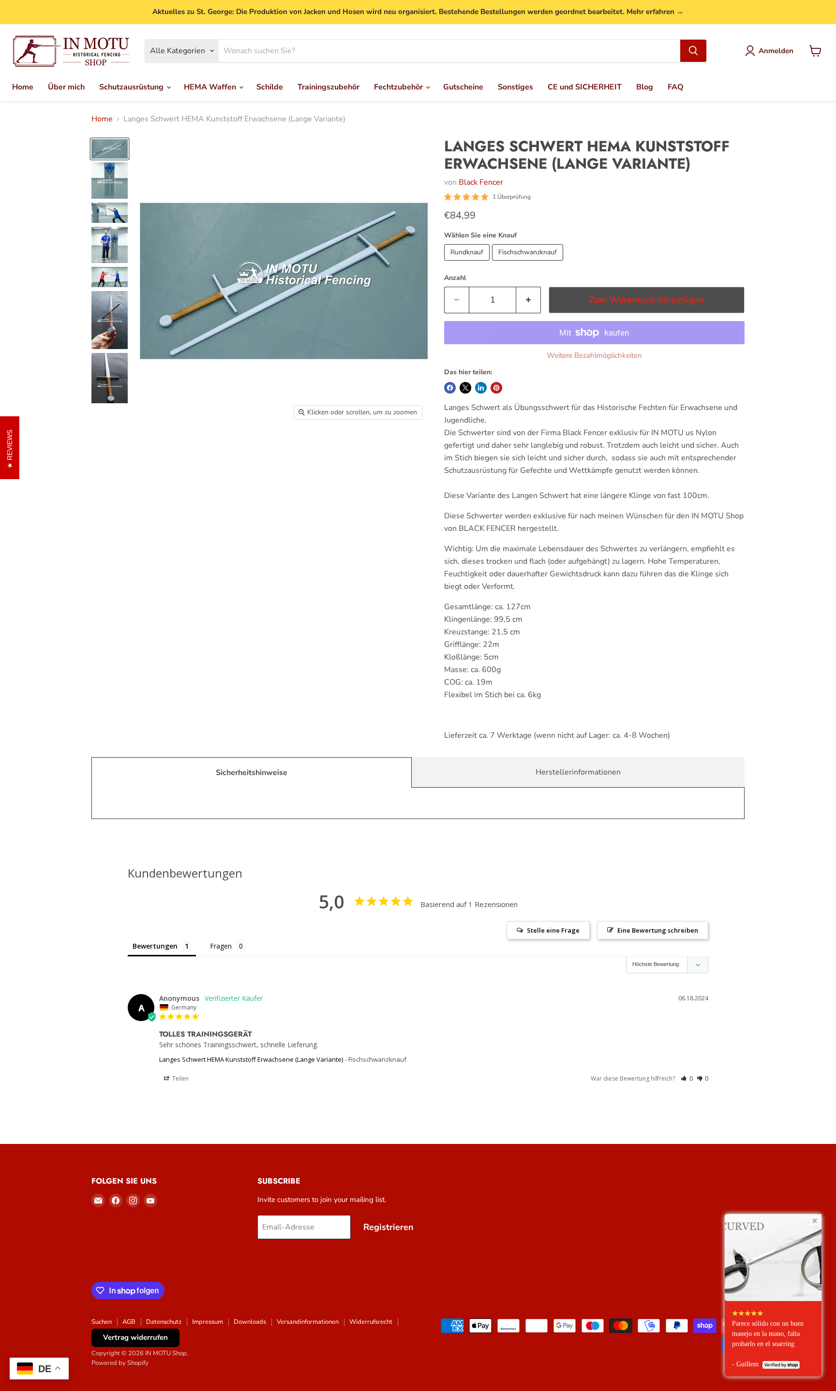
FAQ (676, 87)
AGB (128, 1322)
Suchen (101, 1322)
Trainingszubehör (328, 87)
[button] (686, 1078)
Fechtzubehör (399, 87)
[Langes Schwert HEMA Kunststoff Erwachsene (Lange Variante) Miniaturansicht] (109, 149)
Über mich (66, 87)
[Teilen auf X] (465, 388)
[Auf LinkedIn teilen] (481, 388)
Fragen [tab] (221, 946)
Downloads (250, 1322)
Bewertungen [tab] (155, 946)
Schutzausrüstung (132, 87)
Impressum (207, 1322)
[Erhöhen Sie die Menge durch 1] (528, 300)
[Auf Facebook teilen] (450, 388)
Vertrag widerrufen (135, 1337)
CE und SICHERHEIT (585, 87)
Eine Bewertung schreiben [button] (657, 930)
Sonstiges (515, 87)
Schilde (269, 87)
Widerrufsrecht (370, 1322)
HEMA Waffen (211, 87)
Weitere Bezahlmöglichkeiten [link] (594, 355)
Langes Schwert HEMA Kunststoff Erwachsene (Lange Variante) (251, 1059)
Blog (644, 87)
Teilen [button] (180, 1078)
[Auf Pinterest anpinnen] (496, 388)
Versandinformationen (308, 1322)
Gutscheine (463, 87)
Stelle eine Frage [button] (553, 930)
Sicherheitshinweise (251, 772)
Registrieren (388, 1227)
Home (22, 87)
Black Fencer (481, 182)
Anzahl (455, 278)
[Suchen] (693, 51)
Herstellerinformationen (578, 772)
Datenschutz (163, 1322)
